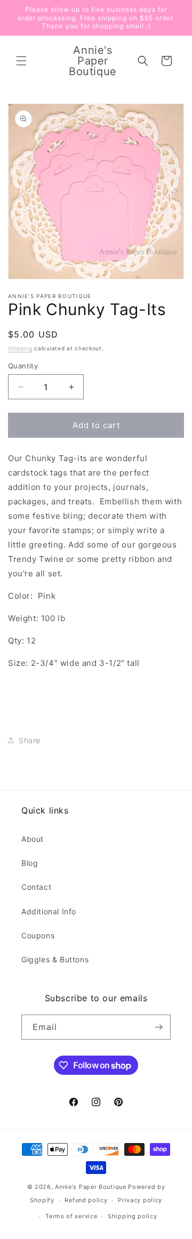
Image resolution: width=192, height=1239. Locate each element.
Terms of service (71, 1216)
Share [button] (30, 740)
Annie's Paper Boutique (90, 1186)
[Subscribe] (158, 1027)
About (32, 838)
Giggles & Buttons (55, 959)
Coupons (37, 935)
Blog (29, 862)
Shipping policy (132, 1216)
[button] (21, 61)
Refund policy (86, 1200)
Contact (36, 886)
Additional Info (48, 911)
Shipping (20, 348)
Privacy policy (140, 1200)
